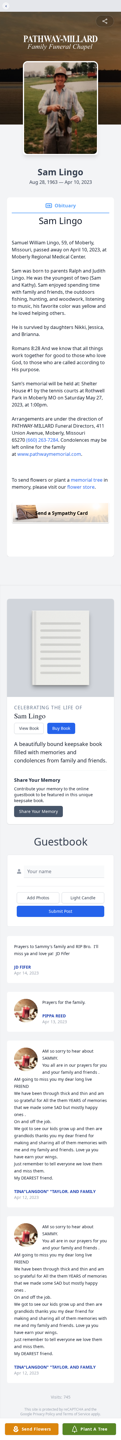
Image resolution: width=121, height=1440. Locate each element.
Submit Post (60, 911)
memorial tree (86, 480)
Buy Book (61, 728)
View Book (29, 728)
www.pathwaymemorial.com (49, 454)
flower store (81, 487)
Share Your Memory (38, 811)
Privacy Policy (44, 1414)
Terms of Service (76, 1414)
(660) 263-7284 (42, 440)
